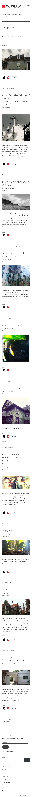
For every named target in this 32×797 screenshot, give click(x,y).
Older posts (5, 721)
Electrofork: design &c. (7, 780)
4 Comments (4, 45)
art (6, 246)
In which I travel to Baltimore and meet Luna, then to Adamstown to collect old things (15, 460)
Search (3, 757)
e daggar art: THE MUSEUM (11, 12)
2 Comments (4, 109)
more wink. (8, 530)
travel (12, 88)
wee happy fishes (11, 325)
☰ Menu (27, 5)
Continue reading (19, 156)
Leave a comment (5, 261)
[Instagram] (3, 769)
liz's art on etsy (5, 784)
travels (5, 589)
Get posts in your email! (9, 735)
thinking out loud (14, 174)
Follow (5, 747)
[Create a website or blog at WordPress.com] (2, 790)
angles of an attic (11, 388)
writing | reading (16, 246)
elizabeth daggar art (6, 782)
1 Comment (4, 190)
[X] (5, 769)
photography (8, 88)
